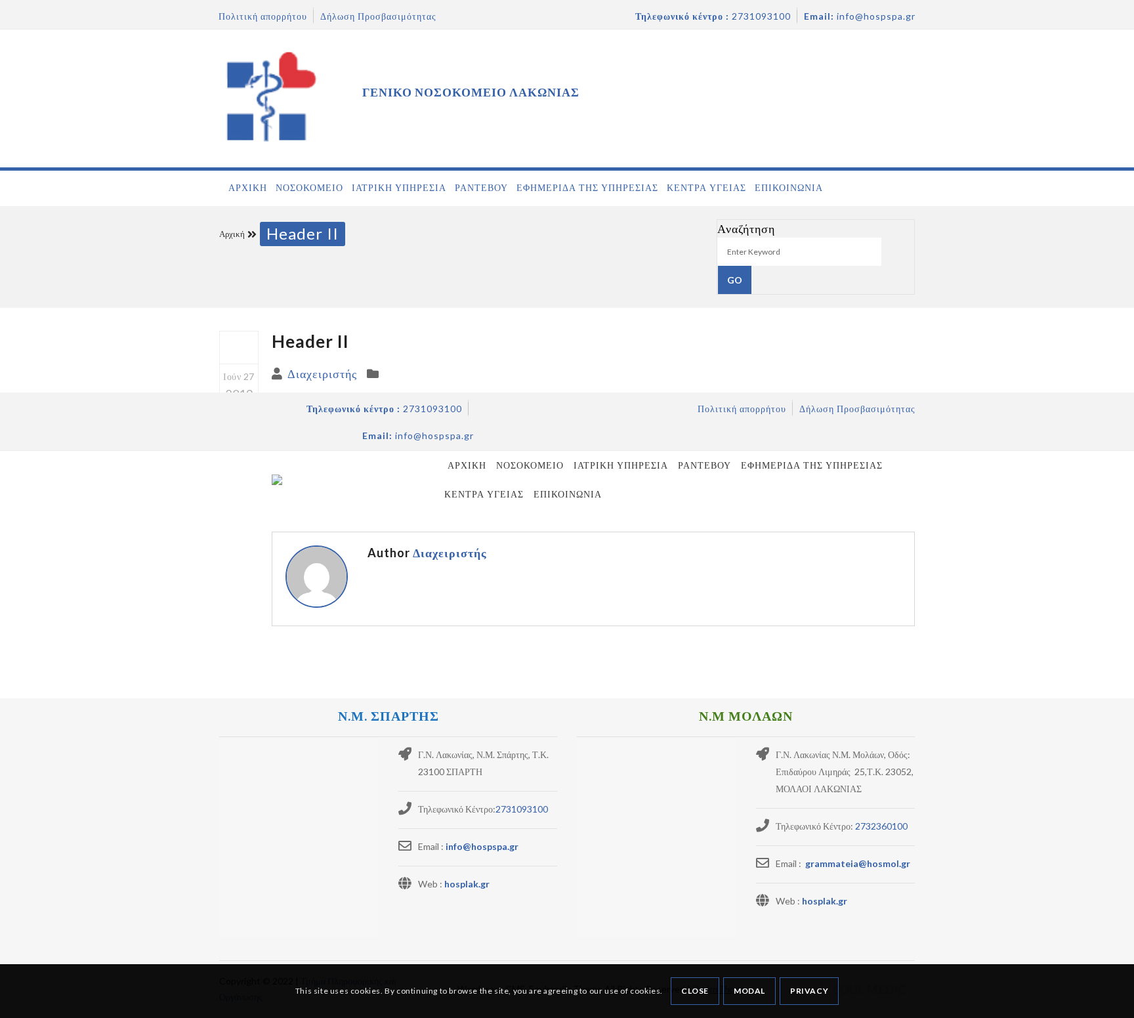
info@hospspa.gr (482, 846)
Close (695, 991)
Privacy (809, 991)
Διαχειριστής (322, 373)
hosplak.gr (467, 883)
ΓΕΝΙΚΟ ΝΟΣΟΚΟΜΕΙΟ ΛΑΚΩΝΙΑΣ (470, 92)
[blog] (239, 347)
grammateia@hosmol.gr (856, 863)
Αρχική (232, 233)
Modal (749, 991)
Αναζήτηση (746, 228)
